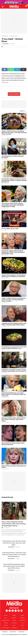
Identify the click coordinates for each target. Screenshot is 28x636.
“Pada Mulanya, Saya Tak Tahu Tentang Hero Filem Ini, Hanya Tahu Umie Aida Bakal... (14, 543)
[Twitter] (13, 611)
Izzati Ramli (6, 43)
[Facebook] (7, 611)
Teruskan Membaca (14, 94)
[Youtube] (18, 611)
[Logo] (14, 6)
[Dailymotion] (21, 611)
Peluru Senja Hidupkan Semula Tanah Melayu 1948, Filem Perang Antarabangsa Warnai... (13, 524)
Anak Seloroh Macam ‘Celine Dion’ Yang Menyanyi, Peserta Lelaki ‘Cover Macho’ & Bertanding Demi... (14, 554)
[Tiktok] (15, 611)
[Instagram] (10, 611)
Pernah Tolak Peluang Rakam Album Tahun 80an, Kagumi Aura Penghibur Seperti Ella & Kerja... (14, 566)
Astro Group (24, 634)
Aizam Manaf (11, 547)
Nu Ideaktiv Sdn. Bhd (13, 634)
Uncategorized (13, 35)
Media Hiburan (5, 35)
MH (2, 527)
